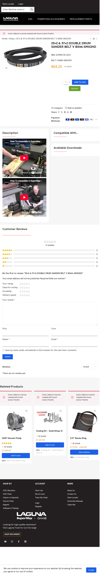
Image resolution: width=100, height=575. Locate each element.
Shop (11, 38)
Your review (8, 299)
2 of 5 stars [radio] (22, 284)
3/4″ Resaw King (78, 438)
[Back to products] (93, 38)
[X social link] (61, 112)
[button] (16, 455)
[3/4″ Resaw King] (84, 422)
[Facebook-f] (18, 541)
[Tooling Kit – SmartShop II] (50, 418)
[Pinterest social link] (64, 112)
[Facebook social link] (58, 112)
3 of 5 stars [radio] (25, 284)
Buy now (74, 88)
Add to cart (80, 82)
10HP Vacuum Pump (11, 438)
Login (20, 4)
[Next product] (96, 38)
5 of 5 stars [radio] (29, 284)
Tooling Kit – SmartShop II (49, 431)
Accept (91, 570)
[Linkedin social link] (67, 112)
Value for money (10, 287)
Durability (6, 291)
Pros (4, 328)
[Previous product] (90, 38)
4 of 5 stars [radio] (27, 284)
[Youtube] (5, 541)
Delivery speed (9, 295)
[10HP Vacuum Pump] (16, 422)
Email (54, 339)
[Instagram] (12, 541)
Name (6, 339)
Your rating (7, 284)
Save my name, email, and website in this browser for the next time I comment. (41, 350)
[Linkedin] (25, 541)
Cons (53, 328)
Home (4, 38)
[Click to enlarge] (6, 68)
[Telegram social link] (71, 112)
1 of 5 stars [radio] (20, 284)
